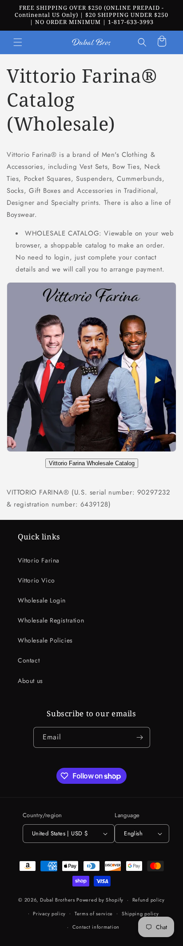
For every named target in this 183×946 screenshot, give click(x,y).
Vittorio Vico (36, 580)
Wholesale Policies (45, 640)
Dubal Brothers (57, 899)
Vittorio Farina (39, 560)
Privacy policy (49, 913)
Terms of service (94, 913)
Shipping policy (140, 913)
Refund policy (148, 899)
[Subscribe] (140, 737)
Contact (29, 660)
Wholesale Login (42, 600)
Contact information (95, 926)
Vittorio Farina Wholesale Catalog (92, 463)
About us (30, 680)
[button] (18, 42)
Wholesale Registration (51, 620)
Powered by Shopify (99, 899)
